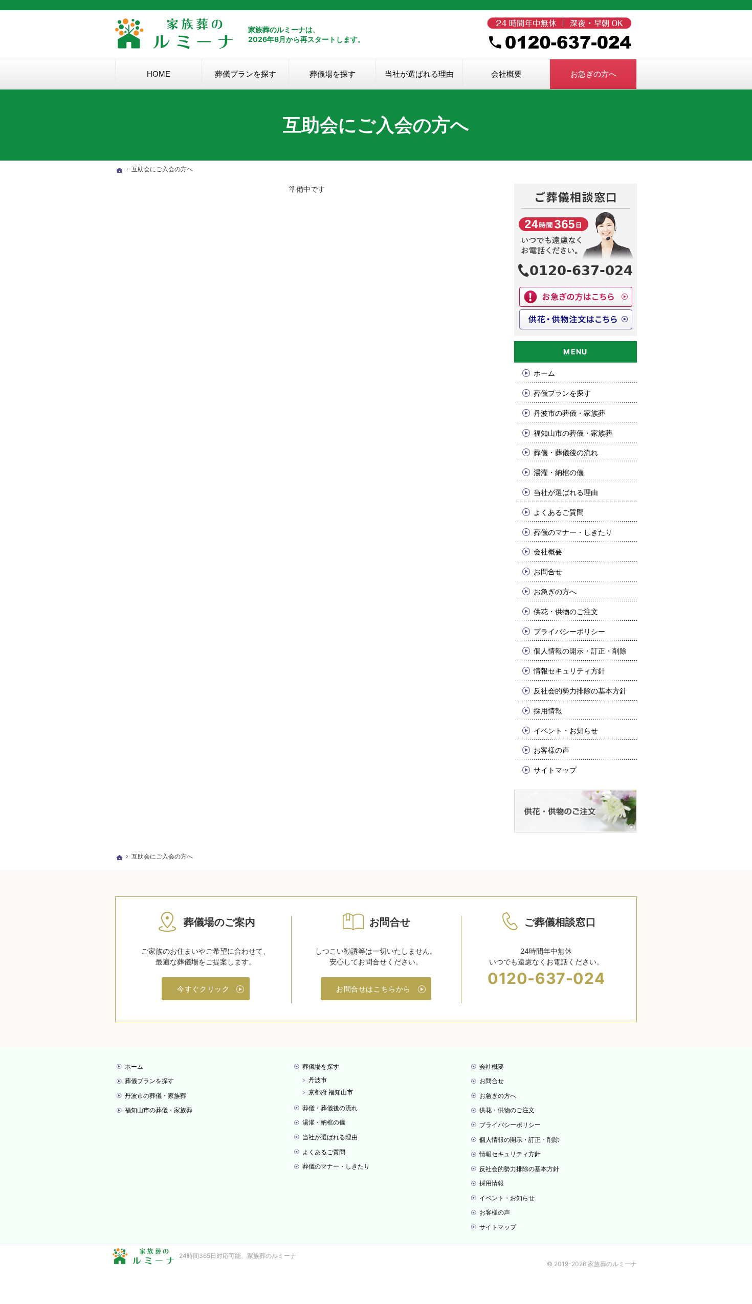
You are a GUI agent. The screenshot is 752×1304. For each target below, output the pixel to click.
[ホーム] (119, 170)
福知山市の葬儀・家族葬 (573, 433)
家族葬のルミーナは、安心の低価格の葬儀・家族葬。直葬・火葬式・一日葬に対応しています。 (225, 5)
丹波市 (317, 1080)
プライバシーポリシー (569, 631)
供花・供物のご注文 (566, 611)
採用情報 (548, 710)
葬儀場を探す (320, 1066)
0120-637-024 (546, 978)
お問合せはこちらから (373, 988)
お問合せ (548, 571)
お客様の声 (551, 750)
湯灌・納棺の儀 (559, 472)
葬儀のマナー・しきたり (573, 532)
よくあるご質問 (559, 512)
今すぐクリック (203, 988)
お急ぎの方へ (555, 591)
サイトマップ (555, 770)
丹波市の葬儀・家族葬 (569, 413)
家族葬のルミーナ (271, 1256)
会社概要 (548, 551)
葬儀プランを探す (562, 393)
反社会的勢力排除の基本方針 (580, 690)
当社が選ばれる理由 (566, 492)
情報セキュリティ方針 (569, 670)
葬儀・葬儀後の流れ (566, 452)
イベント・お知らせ (566, 730)
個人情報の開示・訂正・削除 (580, 650)
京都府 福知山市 (330, 1092)
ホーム (544, 373)
